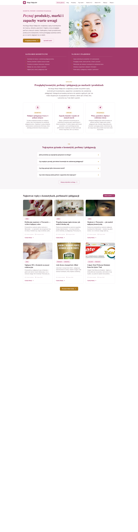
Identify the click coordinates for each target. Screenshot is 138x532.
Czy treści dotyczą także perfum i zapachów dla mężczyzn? (57, 175)
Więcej (105, 2)
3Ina (27, 219)
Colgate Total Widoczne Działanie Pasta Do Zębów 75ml (98, 266)
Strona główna (60, 2)
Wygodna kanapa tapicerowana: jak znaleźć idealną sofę (68, 223)
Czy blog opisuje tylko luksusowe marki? (52, 168)
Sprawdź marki (48, 40)
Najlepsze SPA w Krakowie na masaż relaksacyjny (37, 266)
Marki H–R (97, 2)
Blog (68, 2)
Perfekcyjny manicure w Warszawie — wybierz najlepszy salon (37, 223)
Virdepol (66, 261)
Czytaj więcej (28, 237)
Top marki (80, 2)
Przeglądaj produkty (30, 40)
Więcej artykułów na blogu (68, 182)
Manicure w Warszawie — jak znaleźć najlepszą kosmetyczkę (100, 223)
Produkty (73, 2)
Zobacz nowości (108, 195)
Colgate (90, 261)
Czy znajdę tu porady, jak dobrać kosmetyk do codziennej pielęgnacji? (61, 161)
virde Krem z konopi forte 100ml (67, 265)
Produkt (59, 261)
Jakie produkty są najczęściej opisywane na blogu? (55, 155)
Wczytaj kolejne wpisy (68, 288)
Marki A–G (89, 2)
